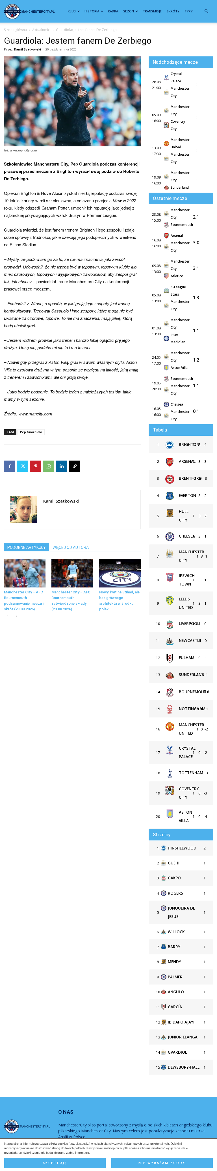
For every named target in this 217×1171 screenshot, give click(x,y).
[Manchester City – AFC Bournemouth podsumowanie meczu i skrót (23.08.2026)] (24, 573)
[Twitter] (22, 466)
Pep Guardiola (31, 432)
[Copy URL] (74, 466)
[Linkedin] (61, 466)
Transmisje (152, 11)
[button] (206, 11)
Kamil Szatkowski (27, 49)
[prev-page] (7, 615)
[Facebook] (9, 466)
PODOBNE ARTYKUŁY (26, 547)
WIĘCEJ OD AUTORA (71, 547)
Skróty (173, 11)
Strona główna (15, 29)
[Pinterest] (35, 466)
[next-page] (16, 615)
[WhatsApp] (48, 466)
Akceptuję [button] (55, 1163)
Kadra (113, 11)
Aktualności (41, 29)
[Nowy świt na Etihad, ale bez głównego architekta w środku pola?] (120, 573)
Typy (189, 11)
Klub (72, 11)
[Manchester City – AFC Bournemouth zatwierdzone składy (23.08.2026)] (72, 573)
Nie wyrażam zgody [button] (162, 1163)
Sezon (128, 11)
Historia (91, 11)
